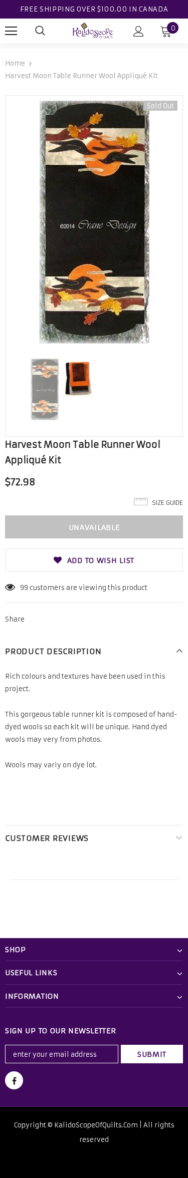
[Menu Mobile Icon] (11, 31)
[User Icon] (138, 31)
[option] (94, 222)
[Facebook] (14, 1080)
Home (15, 63)
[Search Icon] (40, 31)
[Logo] (93, 30)
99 (24, 587)
